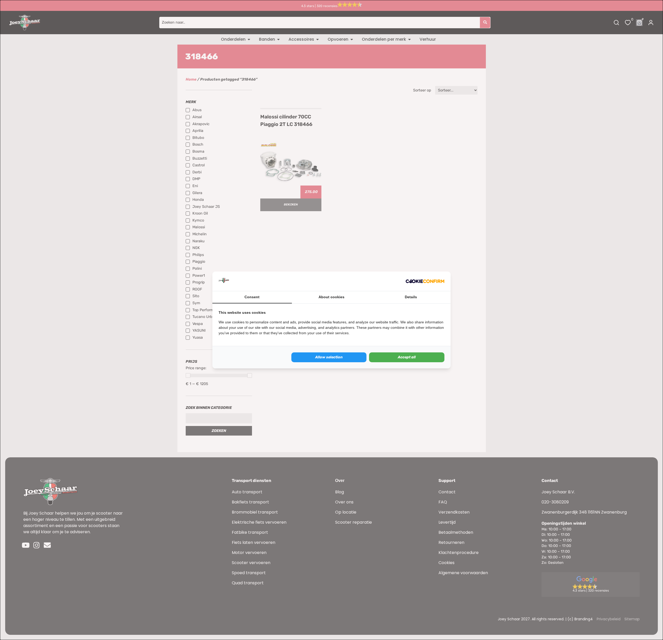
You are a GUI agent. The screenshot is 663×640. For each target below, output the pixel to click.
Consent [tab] (252, 297)
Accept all (407, 357)
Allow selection (329, 357)
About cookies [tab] (331, 297)
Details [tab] (411, 297)
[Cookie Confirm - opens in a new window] (425, 281)
